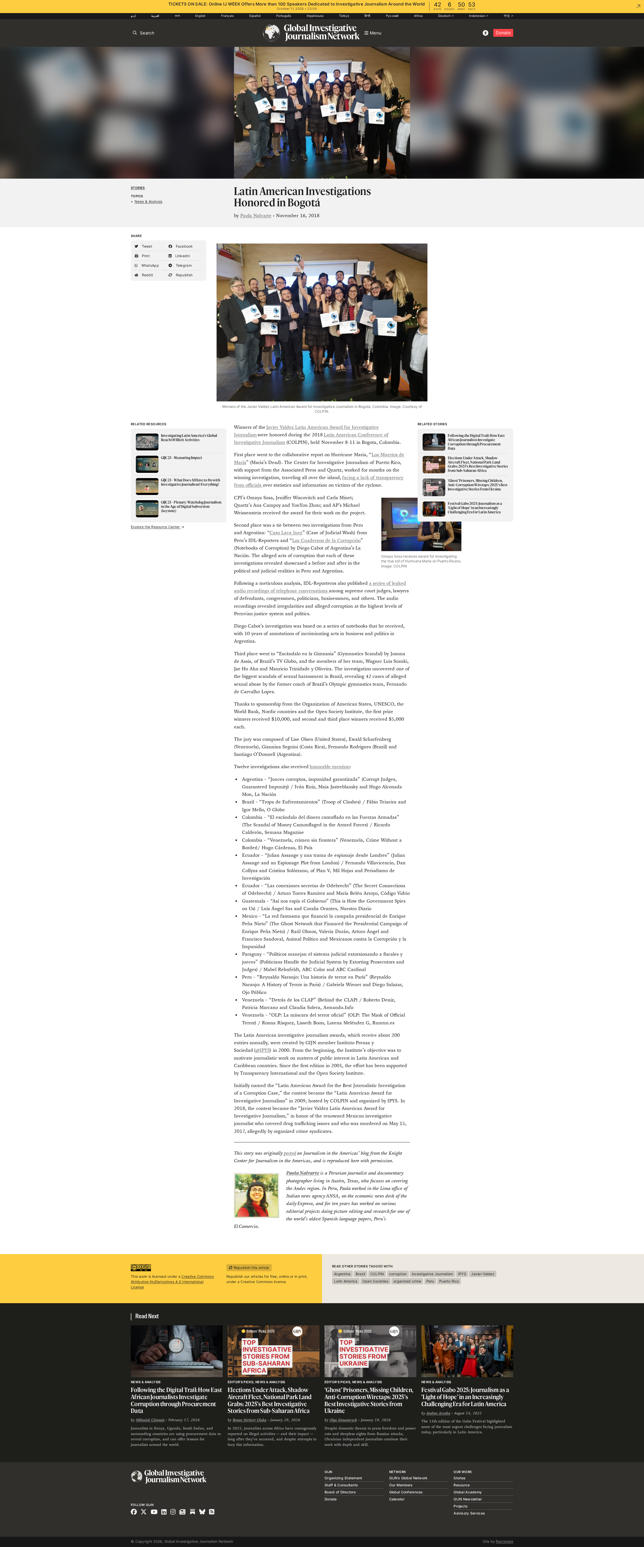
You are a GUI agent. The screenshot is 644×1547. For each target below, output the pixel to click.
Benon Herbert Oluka (249, 1419)
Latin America (345, 1281)
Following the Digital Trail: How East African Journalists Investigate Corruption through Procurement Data (176, 1400)
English (200, 16)
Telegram (183, 265)
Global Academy (468, 1492)
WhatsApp (149, 265)
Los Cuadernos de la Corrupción (326, 540)
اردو (133, 16)
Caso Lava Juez (285, 532)
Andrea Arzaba (438, 1413)
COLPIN (377, 1274)
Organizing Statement (343, 1478)
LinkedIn (182, 256)
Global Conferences (406, 1492)
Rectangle (504, 1541)
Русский (392, 16)
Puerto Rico (449, 1281)
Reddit (147, 275)
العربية (155, 16)
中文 (507, 16)
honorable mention (330, 766)
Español (255, 16)
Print (145, 256)
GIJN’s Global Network (408, 1478)
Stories (138, 188)
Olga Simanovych (343, 1419)
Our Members (401, 1485)
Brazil (360, 1274)
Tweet (146, 246)
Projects (461, 1506)
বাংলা (177, 16)
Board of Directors (340, 1492)
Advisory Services (469, 1513)
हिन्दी (367, 16)
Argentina (342, 1274)
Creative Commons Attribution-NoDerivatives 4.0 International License (172, 1281)
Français (227, 16)
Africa (418, 16)
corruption (398, 1274)
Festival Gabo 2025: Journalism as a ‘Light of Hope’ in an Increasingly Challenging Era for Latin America (465, 1396)
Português (283, 16)
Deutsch (444, 16)
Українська (315, 16)
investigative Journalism (432, 1274)
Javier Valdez (482, 1274)
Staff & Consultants (341, 1485)
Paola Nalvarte (255, 215)
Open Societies (375, 1281)
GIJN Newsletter (468, 1499)
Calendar (397, 1499)
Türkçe (344, 16)
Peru (430, 1281)
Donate (503, 32)
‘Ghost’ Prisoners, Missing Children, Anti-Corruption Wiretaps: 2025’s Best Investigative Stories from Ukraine (369, 1400)
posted (290, 1153)
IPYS (462, 1274)
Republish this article (250, 1267)
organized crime (407, 1281)
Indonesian (477, 16)
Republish (183, 275)
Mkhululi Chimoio (150, 1419)
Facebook (184, 246)
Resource (462, 1485)
